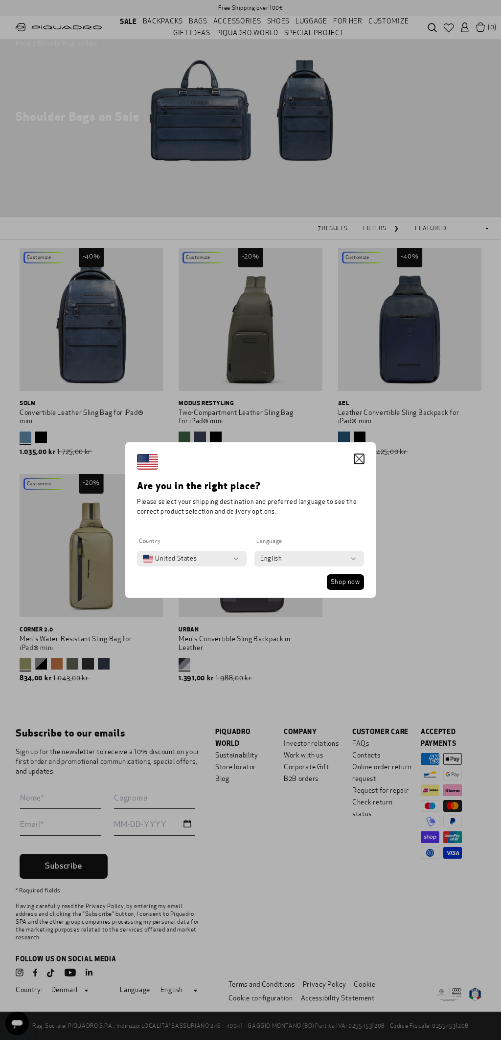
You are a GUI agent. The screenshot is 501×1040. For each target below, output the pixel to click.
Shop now (345, 582)
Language (269, 541)
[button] (359, 459)
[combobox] (170, 558)
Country (149, 541)
